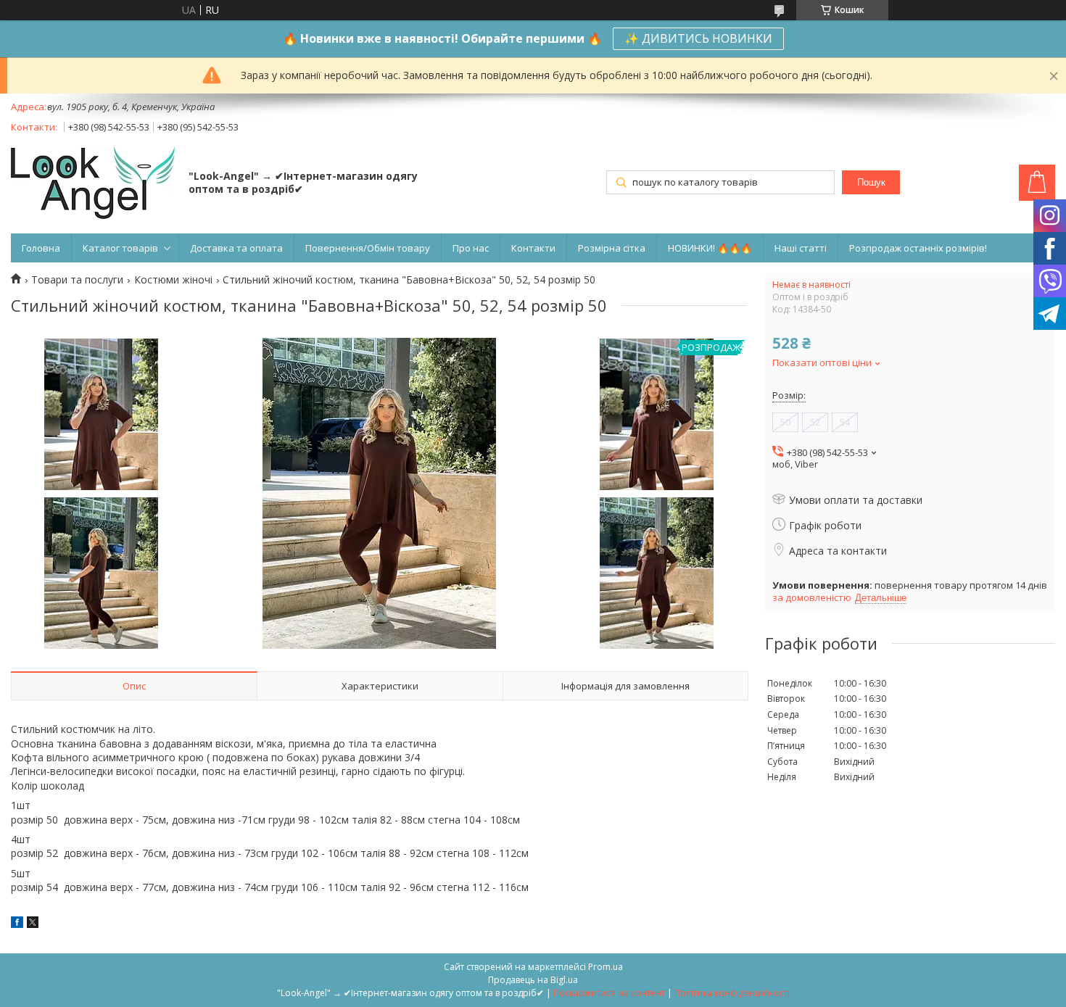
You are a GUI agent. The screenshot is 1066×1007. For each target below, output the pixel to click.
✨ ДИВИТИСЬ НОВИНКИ (698, 38)
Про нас (471, 247)
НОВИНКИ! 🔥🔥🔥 (710, 247)
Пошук (871, 182)
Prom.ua (605, 967)
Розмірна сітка (611, 247)
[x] (32, 924)
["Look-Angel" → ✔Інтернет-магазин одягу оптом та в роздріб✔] (93, 184)
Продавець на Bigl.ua (533, 980)
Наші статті (800, 247)
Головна (41, 247)
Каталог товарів (120, 247)
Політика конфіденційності (732, 993)
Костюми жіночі (173, 279)
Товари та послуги (77, 279)
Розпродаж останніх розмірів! (918, 247)
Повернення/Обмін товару (367, 247)
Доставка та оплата (236, 247)
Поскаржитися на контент (609, 993)
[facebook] (17, 924)
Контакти (533, 247)
